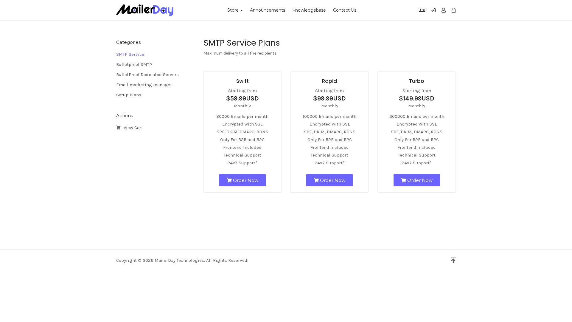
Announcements (267, 10)
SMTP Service (130, 54)
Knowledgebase (309, 10)
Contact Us (344, 10)
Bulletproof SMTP (134, 64)
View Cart (132, 127)
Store (234, 10)
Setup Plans (128, 94)
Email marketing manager (144, 84)
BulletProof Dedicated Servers (147, 74)
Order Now (245, 180)
